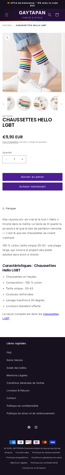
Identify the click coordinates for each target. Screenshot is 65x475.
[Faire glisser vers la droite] (61, 104)
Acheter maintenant (32, 186)
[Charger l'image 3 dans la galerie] (24, 103)
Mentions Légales (17, 375)
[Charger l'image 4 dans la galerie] (40, 103)
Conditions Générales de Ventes (25, 382)
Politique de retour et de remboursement (31, 413)
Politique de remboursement (46, 452)
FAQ (9, 352)
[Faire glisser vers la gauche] (3, 104)
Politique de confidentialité (22, 405)
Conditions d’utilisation (34, 468)
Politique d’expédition (17, 457)
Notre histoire (15, 360)
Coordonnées (22, 452)
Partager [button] (11, 208)
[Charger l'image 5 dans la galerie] (57, 103)
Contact (11, 398)
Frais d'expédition (10, 142)
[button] (6, 14)
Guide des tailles (16, 367)
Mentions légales (19, 463)
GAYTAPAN (18, 448)
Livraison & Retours (18, 390)
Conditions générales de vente (47, 457)
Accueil (7, 25)
